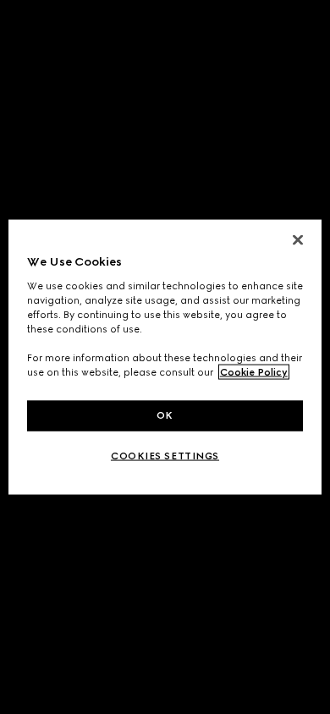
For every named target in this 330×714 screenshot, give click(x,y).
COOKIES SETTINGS (165, 456)
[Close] (297, 240)
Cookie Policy (254, 372)
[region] (165, 357)
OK (165, 415)
